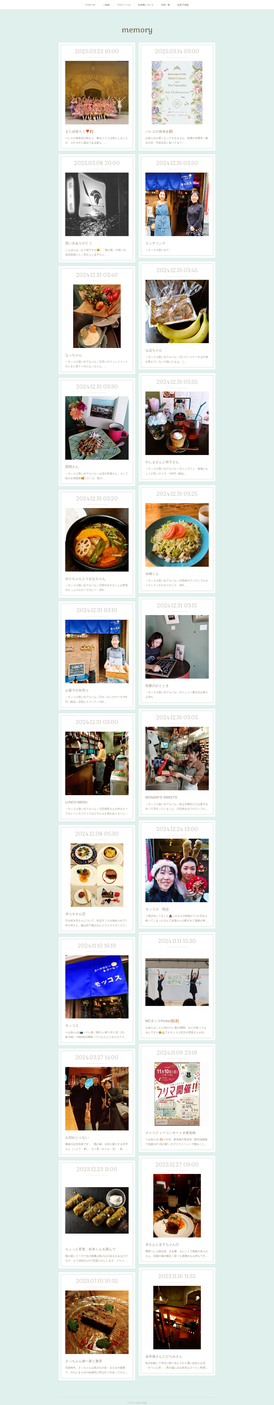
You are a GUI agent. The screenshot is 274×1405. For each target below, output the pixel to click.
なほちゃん (153, 349)
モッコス (72, 1025)
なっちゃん (73, 354)
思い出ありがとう (78, 242)
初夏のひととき (157, 685)
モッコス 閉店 (157, 908)
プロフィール (123, 4)
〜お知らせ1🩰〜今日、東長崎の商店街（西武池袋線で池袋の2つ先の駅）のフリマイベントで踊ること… (176, 1141)
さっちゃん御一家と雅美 (83, 1360)
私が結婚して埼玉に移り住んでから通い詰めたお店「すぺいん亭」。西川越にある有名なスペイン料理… (176, 1365)
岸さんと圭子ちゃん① (162, 1244)
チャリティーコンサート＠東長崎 (170, 1132)
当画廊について (146, 4)
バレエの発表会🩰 (159, 131)
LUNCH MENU (76, 801)
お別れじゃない (77, 1137)
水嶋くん (152, 573)
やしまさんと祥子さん (162, 461)
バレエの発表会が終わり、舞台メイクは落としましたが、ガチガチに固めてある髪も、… (96, 140)
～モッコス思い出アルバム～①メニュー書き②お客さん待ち (176, 694)
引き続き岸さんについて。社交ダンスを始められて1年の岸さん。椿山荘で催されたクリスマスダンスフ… (96, 922)
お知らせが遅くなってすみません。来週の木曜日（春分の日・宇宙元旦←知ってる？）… (176, 140)
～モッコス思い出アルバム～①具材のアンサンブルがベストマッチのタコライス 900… (176, 582)
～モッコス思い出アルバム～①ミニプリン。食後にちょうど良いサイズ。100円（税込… (176, 471)
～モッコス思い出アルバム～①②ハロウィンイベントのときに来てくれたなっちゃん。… (96, 364)
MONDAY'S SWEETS (161, 797)
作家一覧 (165, 4)
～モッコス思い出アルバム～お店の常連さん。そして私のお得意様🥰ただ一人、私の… (96, 475)
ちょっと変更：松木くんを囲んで (90, 1248)
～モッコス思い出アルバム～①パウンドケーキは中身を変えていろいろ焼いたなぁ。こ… (176, 359)
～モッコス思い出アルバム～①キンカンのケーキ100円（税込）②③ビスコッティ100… (96, 699)
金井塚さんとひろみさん (163, 1356)
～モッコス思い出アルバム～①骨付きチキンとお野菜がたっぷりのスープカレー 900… (96, 587)
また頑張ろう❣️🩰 (79, 131)
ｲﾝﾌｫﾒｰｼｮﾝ (90, 4)
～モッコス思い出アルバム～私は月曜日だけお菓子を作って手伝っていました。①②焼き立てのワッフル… (176, 806)
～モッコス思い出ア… (158, 250)
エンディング (155, 242)
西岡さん (72, 466)
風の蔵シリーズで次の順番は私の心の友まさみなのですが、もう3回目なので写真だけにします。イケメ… (96, 1258)
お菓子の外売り (77, 690)
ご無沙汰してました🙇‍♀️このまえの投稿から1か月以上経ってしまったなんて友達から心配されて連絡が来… (176, 918)
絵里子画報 (183, 4)
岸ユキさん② (75, 913)
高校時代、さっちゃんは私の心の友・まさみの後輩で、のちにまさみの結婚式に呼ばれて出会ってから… (96, 1370)
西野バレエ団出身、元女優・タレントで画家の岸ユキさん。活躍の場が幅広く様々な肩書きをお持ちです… (176, 1253)
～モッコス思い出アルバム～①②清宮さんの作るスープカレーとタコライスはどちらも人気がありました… (96, 811)
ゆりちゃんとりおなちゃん (85, 578)
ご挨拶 (106, 4)
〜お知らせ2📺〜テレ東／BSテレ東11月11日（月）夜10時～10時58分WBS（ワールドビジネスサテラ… (96, 1034)
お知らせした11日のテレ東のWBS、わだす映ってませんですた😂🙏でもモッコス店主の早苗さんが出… (176, 1030)
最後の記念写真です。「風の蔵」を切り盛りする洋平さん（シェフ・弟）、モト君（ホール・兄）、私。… (96, 1146)
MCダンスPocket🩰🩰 (162, 1020)
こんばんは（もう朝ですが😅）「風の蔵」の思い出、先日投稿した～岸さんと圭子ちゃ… (96, 252)
